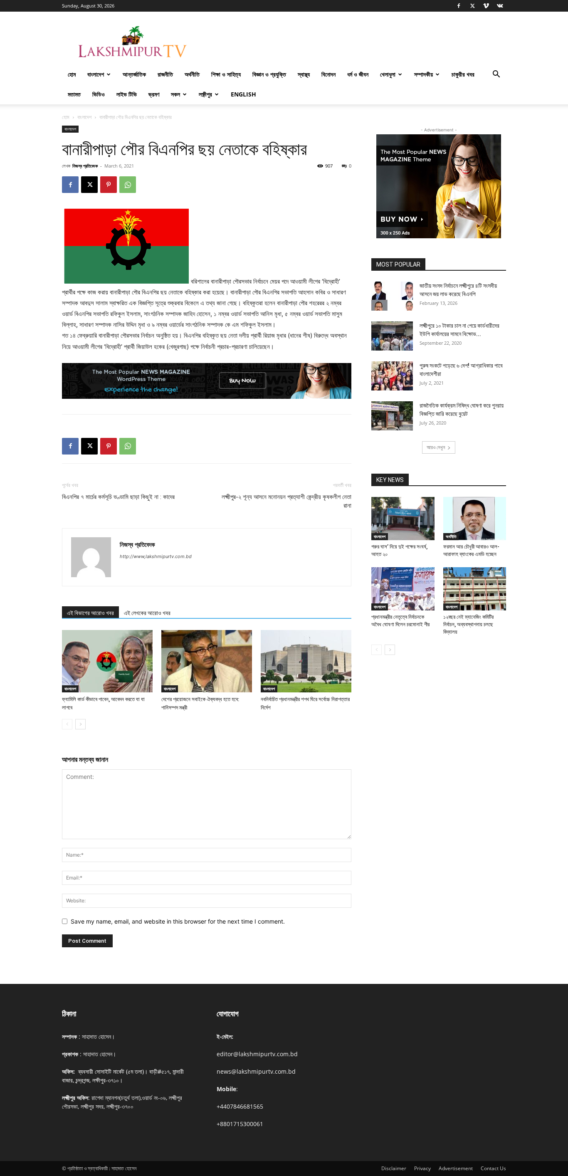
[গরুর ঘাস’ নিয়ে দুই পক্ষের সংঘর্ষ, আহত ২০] (403, 518)
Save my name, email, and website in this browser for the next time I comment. (178, 921)
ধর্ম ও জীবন (357, 74)
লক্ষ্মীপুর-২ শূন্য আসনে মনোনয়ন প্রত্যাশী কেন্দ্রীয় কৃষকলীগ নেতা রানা (286, 501)
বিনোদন (328, 74)
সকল (175, 94)
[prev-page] (67, 724)
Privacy (422, 1168)
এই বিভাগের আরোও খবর (90, 613)
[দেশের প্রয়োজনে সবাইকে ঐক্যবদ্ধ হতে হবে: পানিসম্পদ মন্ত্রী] (206, 661)
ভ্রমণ (153, 94)
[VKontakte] (500, 6)
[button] (496, 75)
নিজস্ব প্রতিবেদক (85, 166)
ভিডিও (98, 94)
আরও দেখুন (436, 447)
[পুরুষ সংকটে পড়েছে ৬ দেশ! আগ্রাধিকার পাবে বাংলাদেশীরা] (392, 375)
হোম (72, 74)
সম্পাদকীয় (423, 74)
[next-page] (80, 724)
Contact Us (493, 1168)
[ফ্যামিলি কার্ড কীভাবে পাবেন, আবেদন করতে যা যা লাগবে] (107, 661)
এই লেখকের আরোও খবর (147, 613)
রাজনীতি (165, 74)
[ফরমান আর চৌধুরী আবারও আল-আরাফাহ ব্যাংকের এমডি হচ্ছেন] (474, 518)
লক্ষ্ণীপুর (205, 94)
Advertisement (456, 1168)
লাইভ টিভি (126, 94)
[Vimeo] (486, 6)
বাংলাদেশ (95, 74)
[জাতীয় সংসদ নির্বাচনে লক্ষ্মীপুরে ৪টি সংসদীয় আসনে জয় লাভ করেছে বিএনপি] (392, 296)
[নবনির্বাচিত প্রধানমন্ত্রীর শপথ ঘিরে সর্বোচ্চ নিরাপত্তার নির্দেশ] (306, 661)
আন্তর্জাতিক (134, 74)
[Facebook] (458, 6)
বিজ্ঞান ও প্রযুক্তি (269, 74)
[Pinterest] (108, 184)
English (243, 94)
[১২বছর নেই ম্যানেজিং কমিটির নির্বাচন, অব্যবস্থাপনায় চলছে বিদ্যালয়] (474, 588)
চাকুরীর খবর (463, 74)
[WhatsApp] (127, 184)
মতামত (74, 94)
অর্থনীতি (192, 74)
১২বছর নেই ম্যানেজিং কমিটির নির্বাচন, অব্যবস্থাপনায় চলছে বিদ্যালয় (468, 624)
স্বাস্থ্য (304, 74)
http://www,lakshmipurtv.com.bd (156, 556)
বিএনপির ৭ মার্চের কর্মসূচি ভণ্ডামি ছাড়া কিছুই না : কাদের (118, 497)
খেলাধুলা (387, 74)
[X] (472, 6)
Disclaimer (393, 1168)
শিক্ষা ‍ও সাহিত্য (226, 74)
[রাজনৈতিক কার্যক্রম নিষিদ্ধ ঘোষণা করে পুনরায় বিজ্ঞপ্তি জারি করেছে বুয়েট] (392, 415)
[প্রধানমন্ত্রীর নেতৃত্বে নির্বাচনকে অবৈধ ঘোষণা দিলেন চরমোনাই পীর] (403, 588)
